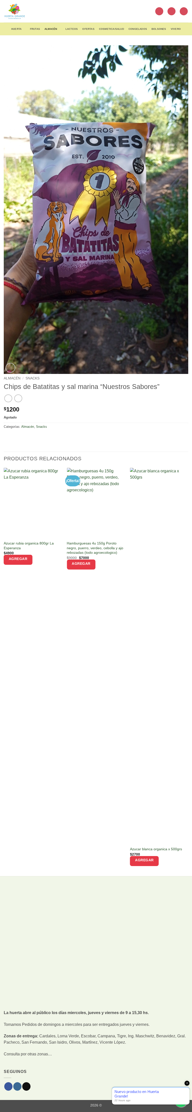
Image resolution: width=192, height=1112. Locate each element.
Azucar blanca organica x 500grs (156, 849)
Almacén (50, 29)
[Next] (188, 671)
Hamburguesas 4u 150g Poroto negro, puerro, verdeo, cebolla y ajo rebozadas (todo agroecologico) (95, 547)
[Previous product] (18, 398)
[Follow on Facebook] (8, 1086)
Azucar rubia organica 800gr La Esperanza (29, 545)
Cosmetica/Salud (111, 29)
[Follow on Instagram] (17, 1086)
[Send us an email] (26, 1086)
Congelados (137, 29)
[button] (159, 11)
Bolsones (159, 29)
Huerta (16, 29)
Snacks (33, 378)
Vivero (176, 29)
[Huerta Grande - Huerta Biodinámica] (15, 11)
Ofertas (88, 29)
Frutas (35, 29)
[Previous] (4, 671)
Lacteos (72, 29)
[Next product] (8, 398)
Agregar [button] (18, 559)
